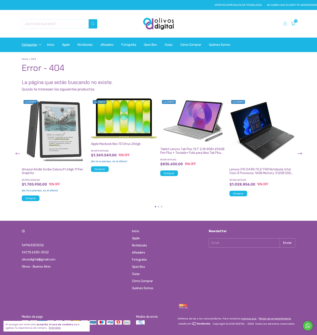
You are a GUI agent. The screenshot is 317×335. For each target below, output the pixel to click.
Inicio (50, 45)
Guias (169, 45)
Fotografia (128, 45)
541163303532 (33, 245)
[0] (293, 23)
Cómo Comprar (190, 45)
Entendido (55, 327)
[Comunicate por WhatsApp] (308, 326)
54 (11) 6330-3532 (35, 252)
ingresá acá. (249, 318)
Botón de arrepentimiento (275, 318)
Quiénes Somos (219, 45)
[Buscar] (93, 24)
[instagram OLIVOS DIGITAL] (23, 231)
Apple (66, 45)
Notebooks (85, 45)
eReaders (107, 45)
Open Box (150, 45)
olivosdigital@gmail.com (38, 259)
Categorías (29, 45)
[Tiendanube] (194, 324)
